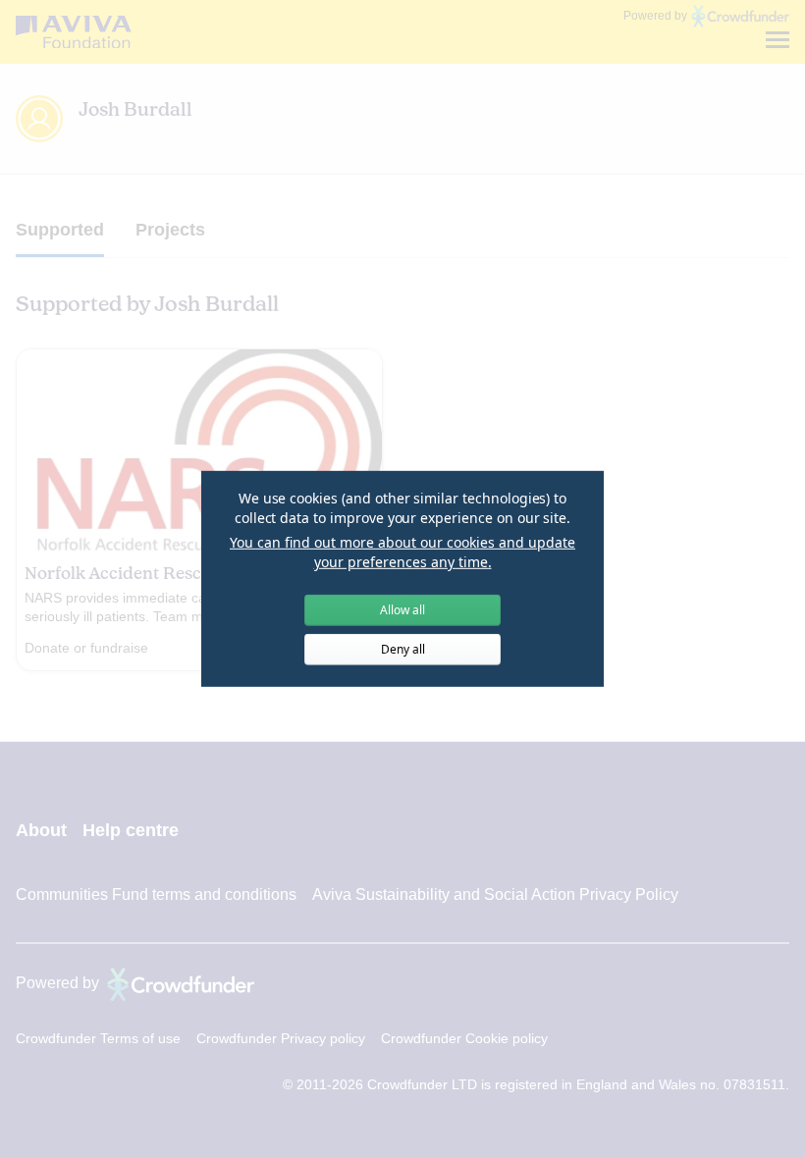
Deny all (403, 649)
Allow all (402, 610)
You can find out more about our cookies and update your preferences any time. (402, 552)
